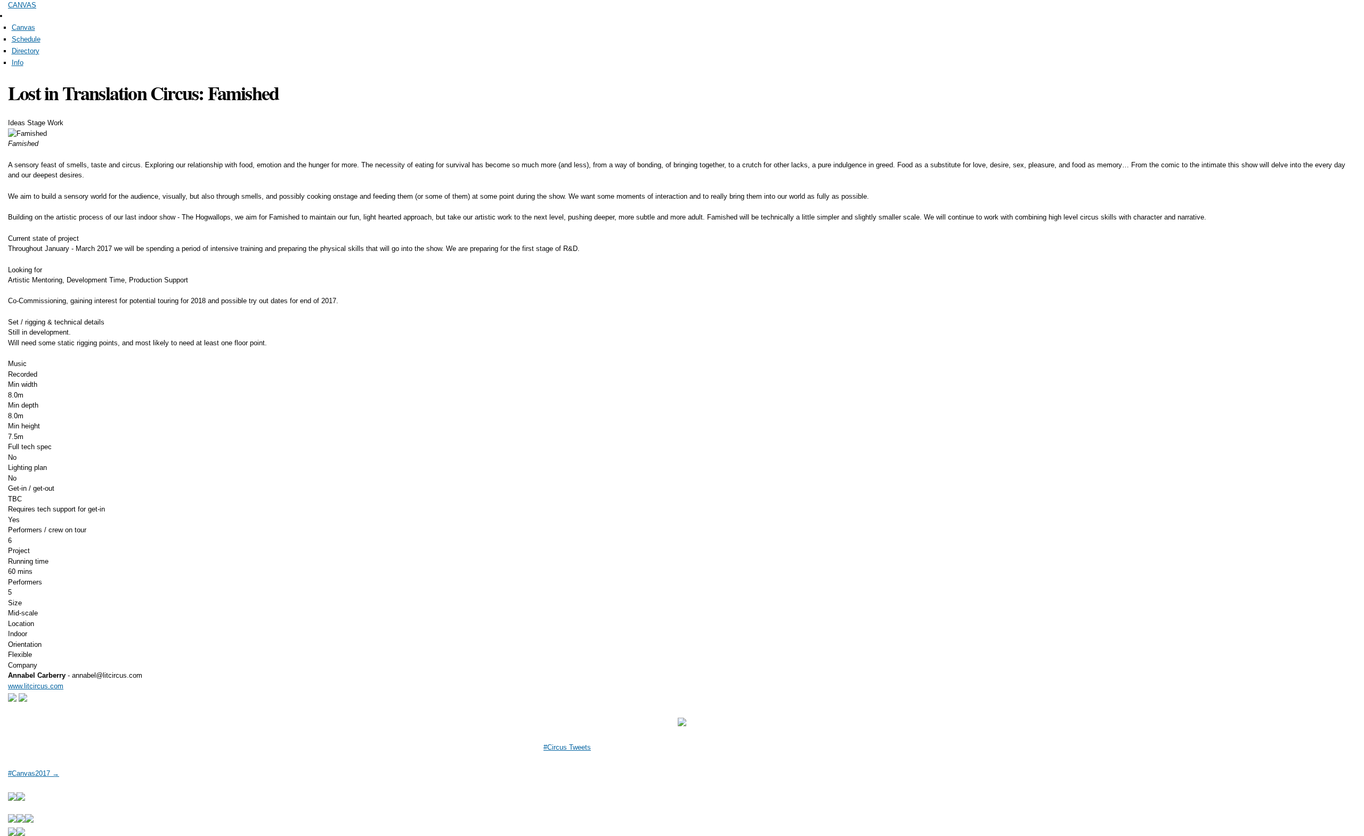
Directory (25, 51)
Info (17, 63)
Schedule (26, 39)
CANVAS (22, 5)
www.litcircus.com (35, 686)
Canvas (23, 27)
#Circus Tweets (567, 747)
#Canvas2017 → (33, 773)
